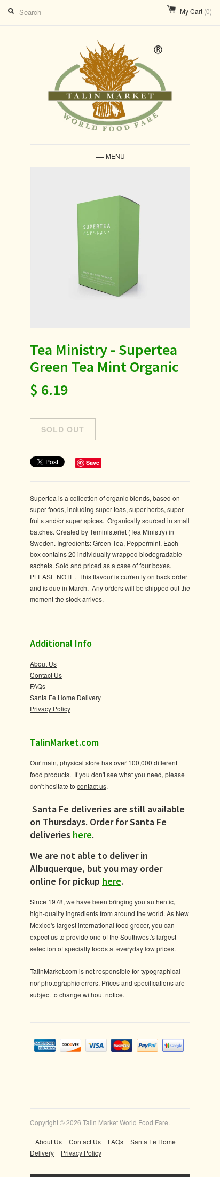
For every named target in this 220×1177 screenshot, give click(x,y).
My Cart (196, 11)
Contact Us (46, 674)
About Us (43, 663)
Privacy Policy (50, 708)
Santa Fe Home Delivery (65, 697)
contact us (91, 786)
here (82, 834)
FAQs (37, 686)
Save (92, 463)
